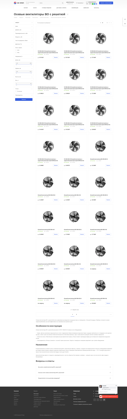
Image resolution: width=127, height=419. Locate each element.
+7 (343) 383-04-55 (91, 2)
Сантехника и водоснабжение (40, 397)
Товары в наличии (37, 402)
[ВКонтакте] (94, 399)
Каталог (36, 391)
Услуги (55, 391)
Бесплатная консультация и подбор (61, 395)
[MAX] (104, 399)
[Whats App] (101, 399)
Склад (15, 397)
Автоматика (36, 395)
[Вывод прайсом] (111, 23)
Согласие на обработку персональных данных (82, 404)
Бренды (15, 402)
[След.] (110, 314)
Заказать (56, 57)
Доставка (55, 402)
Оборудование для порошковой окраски (42, 401)
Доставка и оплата (77, 399)
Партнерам (16, 399)
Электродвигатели (37, 399)
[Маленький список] (101, 23)
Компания (16, 391)
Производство (17, 395)
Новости (15, 404)
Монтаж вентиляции (58, 393)
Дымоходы (36, 406)
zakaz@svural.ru (70, 2)
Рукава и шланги (37, 404)
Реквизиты (16, 401)
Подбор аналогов (57, 397)
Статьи (74, 396)
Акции (74, 393)
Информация (76, 391)
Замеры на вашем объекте (59, 399)
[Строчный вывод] (109, 23)
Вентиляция (36, 393)
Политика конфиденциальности (79, 401)
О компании (16, 393)
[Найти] (63, 3)
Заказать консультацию (106, 2)
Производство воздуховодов (59, 404)
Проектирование (57, 401)
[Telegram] (98, 399)
